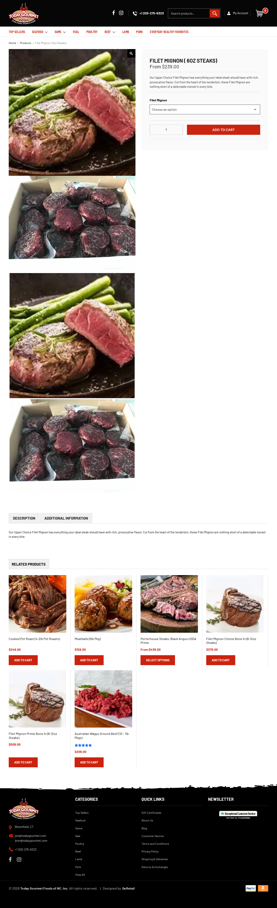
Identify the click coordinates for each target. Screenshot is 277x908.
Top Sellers (17, 32)
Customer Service (153, 836)
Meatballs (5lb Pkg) (88, 639)
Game (58, 32)
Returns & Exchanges (155, 867)
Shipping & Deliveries (155, 859)
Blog (144, 828)
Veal (76, 32)
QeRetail (128, 888)
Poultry (92, 32)
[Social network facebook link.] (113, 13)
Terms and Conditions (155, 843)
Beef (108, 32)
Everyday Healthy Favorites (169, 32)
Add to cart (223, 130)
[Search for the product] (215, 13)
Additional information (66, 518)
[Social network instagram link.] (121, 13)
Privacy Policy (150, 851)
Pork (139, 32)
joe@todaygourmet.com (30, 835)
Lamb (125, 32)
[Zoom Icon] (131, 53)
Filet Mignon (158, 100)
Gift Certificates (151, 812)
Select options (158, 660)
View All (80, 874)
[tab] (24, 518)
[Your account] (237, 13)
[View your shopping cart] (259, 13)
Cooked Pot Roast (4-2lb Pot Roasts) (34, 639)
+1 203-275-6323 (26, 849)
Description (24, 518)
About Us (147, 820)
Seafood (37, 32)
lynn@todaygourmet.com (31, 840)
